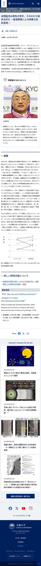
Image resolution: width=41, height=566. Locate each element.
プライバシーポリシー (20, 551)
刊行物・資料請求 (20, 538)
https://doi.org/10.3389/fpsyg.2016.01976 (21, 294)
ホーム (3, 9)
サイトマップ (9, 551)
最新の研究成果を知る (12, 9)
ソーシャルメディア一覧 (21, 515)
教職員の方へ (28, 556)
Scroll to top (38, 563)
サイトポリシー (31, 551)
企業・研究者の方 (11, 31)
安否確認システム (14, 556)
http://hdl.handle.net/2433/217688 (12, 301)
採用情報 (20, 542)
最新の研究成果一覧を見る (20, 496)
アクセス (20, 546)
